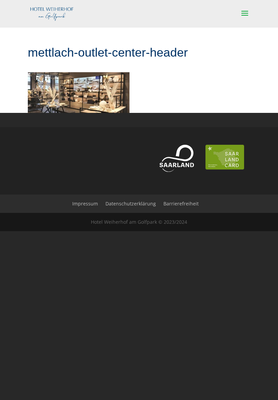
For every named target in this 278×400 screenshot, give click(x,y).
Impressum (85, 203)
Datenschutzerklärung (130, 203)
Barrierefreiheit (181, 203)
